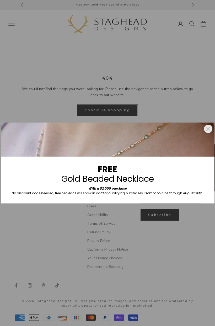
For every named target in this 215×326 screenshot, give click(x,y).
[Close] (208, 129)
